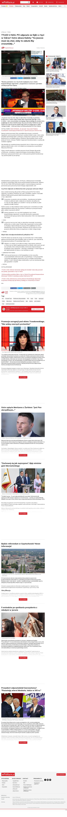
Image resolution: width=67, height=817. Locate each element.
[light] (33, 2)
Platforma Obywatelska (19, 298)
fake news (9, 301)
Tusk (36, 298)
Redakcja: (4, 795)
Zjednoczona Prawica (18, 301)
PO (3, 298)
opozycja (41, 298)
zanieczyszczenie (10, 303)
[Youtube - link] (48, 780)
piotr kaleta (37, 301)
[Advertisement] (33, 18)
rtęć (3, 303)
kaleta (31, 301)
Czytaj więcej (23, 377)
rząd (32, 298)
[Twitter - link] (50, 780)
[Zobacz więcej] (56, 63)
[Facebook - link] (45, 780)
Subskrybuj (42, 292)
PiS (28, 298)
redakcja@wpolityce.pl (35, 291)
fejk (27, 301)
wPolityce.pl (3, 32)
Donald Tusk (8, 298)
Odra (3, 301)
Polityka (9, 32)
